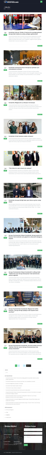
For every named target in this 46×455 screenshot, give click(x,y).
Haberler (8, 414)
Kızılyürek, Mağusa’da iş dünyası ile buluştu (22, 102)
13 (24, 365)
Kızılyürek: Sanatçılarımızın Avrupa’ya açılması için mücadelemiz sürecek (20, 381)
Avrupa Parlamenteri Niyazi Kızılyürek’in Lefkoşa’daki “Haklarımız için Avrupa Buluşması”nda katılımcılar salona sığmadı (24, 273)
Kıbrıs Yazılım (8, 452)
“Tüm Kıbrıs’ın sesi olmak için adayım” (20, 168)
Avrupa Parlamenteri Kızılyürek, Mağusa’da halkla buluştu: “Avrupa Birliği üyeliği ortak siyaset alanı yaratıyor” (23, 310)
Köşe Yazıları (8, 417)
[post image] (23, 22)
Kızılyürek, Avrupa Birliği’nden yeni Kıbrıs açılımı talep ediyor (18, 390)
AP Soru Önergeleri (10, 409)
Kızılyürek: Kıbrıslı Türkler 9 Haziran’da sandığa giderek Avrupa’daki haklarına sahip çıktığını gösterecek (25, 33)
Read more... (40, 45)
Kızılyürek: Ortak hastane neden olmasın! (21, 136)
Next (28, 365)
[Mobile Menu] (41, 2)
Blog (7, 412)
